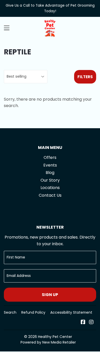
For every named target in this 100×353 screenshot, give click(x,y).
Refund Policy (33, 312)
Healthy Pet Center (55, 336)
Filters (85, 76)
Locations (50, 188)
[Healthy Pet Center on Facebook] (83, 322)
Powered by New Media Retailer (48, 342)
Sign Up (50, 294)
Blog (50, 172)
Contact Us (50, 195)
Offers (50, 157)
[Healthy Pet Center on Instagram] (91, 322)
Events (50, 165)
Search (10, 312)
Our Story (50, 180)
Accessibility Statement (71, 312)
